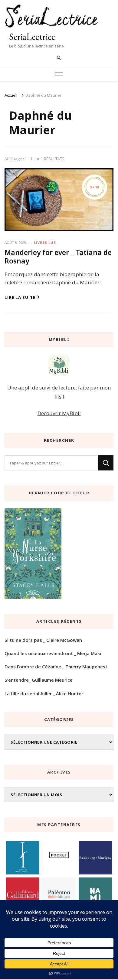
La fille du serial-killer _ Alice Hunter (44, 693)
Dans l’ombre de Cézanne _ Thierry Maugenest (56, 667)
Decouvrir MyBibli (59, 413)
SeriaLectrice (32, 37)
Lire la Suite (20, 297)
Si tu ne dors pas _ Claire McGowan (43, 640)
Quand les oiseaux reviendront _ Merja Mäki (53, 653)
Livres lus (45, 242)
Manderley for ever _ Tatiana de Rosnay (58, 257)
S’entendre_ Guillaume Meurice (39, 680)
